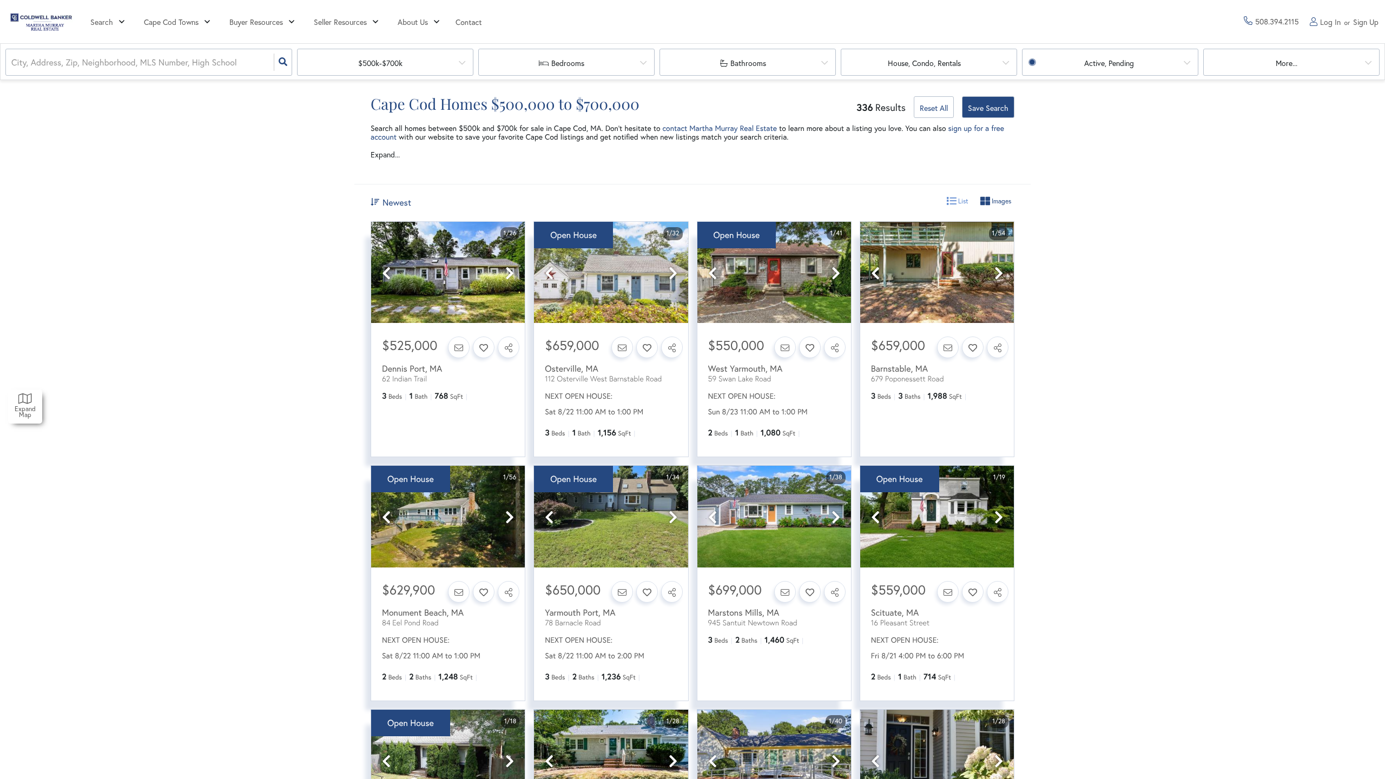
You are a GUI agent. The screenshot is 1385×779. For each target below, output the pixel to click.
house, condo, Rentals (924, 63)
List (962, 201)
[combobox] (12, 62)
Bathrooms (748, 63)
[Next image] (509, 273)
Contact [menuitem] (469, 22)
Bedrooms (567, 63)
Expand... (385, 154)
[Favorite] (483, 347)
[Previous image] (386, 273)
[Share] (508, 347)
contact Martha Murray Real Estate (719, 128)
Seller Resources (340, 22)
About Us (413, 22)
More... (1286, 63)
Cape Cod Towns (171, 22)
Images (1000, 201)
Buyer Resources (256, 22)
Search (101, 22)
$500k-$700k (380, 63)
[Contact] (459, 347)
